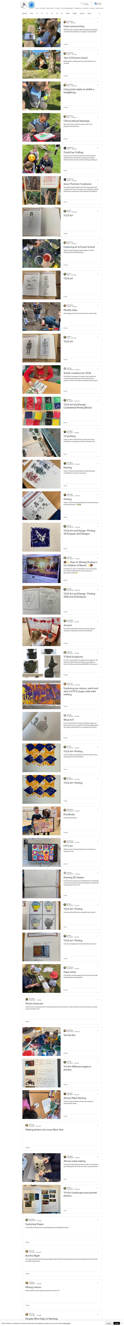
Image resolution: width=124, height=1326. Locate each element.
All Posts (24, 13)
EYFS (31, 13)
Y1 (37, 13)
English (75, 13)
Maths (67, 13)
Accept (117, 1323)
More (89, 13)
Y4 (52, 13)
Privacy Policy (66, 1323)
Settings (109, 1323)
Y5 (57, 13)
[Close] (122, 1323)
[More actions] (98, 22)
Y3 (47, 13)
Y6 (62, 13)
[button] (42, 8)
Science (82, 13)
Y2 (42, 13)
